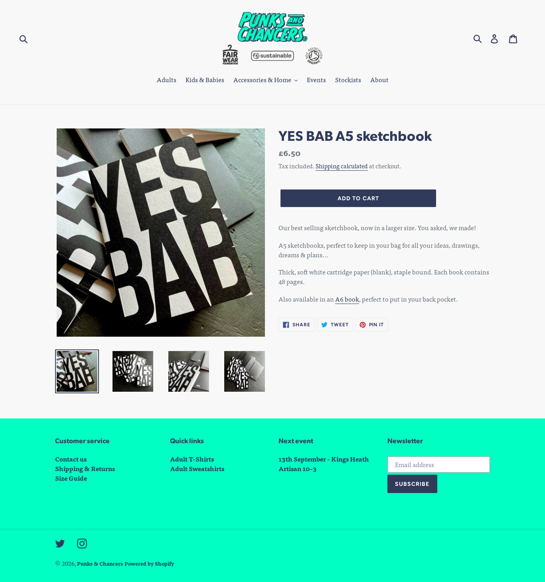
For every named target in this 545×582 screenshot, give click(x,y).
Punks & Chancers (100, 563)
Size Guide (71, 478)
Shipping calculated (342, 166)
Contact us (71, 459)
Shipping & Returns (85, 468)
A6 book (347, 299)
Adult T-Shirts (192, 459)
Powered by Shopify (149, 563)
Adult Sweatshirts (197, 468)
